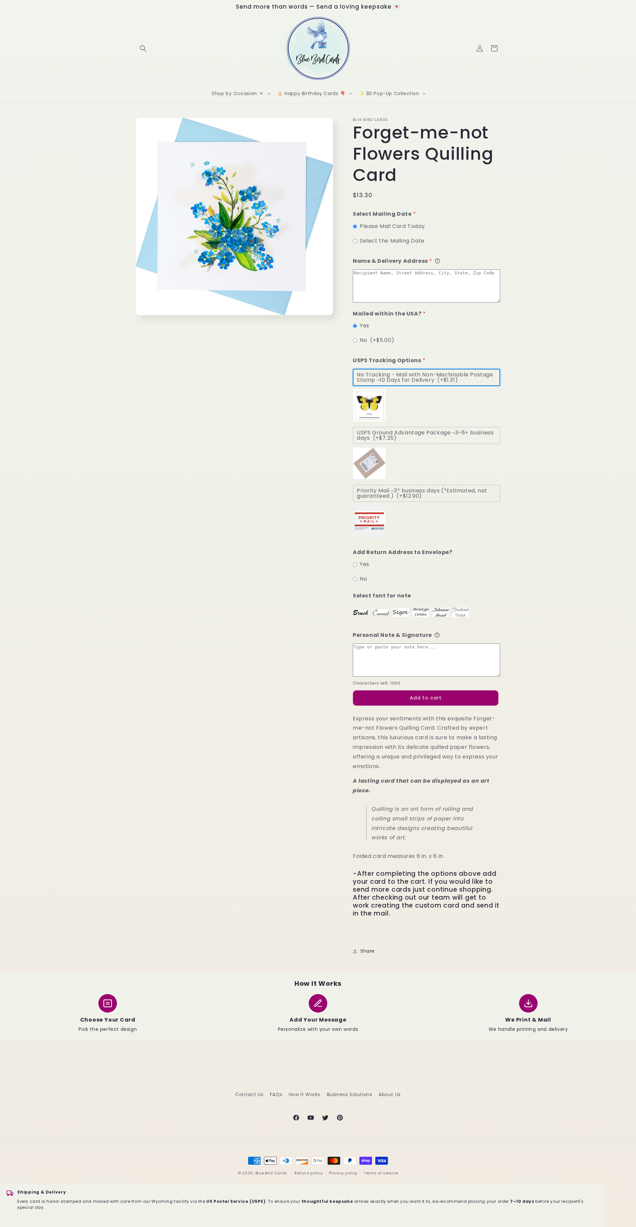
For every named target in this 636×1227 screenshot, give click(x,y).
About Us (390, 1094)
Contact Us (249, 1094)
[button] (143, 48)
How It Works (304, 1094)
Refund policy (308, 1173)
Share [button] (367, 951)
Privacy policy (343, 1173)
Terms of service (381, 1173)
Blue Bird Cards (271, 1173)
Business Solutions (349, 1094)
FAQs (276, 1094)
